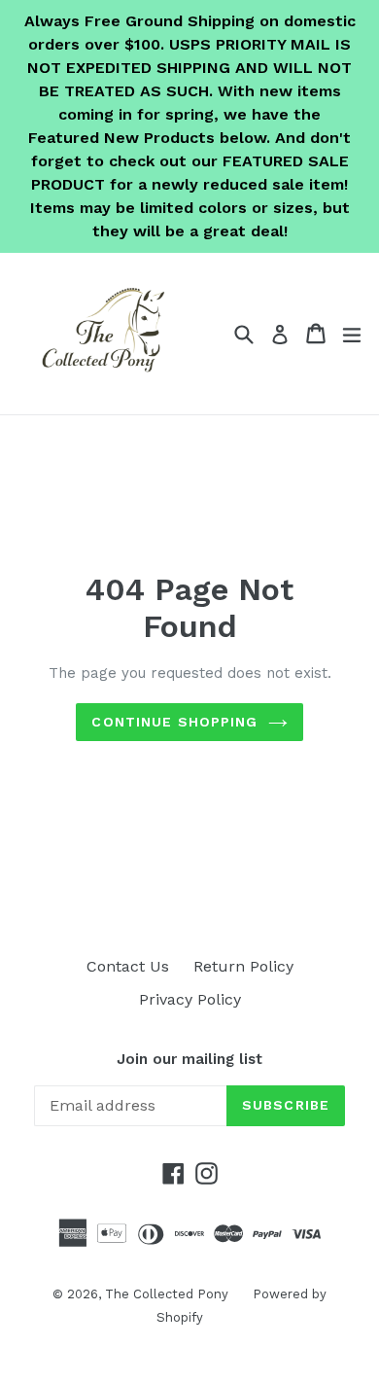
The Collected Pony (166, 1294)
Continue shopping (174, 721)
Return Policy (243, 966)
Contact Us (127, 966)
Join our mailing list (189, 1059)
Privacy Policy (190, 999)
